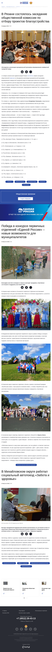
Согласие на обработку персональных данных (26, 640)
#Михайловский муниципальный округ (39, 563)
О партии (4, 610)
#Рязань (9, 181)
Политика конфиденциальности (26, 638)
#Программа (26, 184)
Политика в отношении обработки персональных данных (26, 639)
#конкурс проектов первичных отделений (26, 464)
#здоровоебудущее (26, 566)
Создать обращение (25, 198)
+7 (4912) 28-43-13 (26, 618)
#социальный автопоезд (9, 563)
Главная (3, 6)
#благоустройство (20, 181)
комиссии (12, 78)
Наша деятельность (10, 6)
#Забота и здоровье (23, 563)
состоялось (30, 75)
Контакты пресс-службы (24, 613)
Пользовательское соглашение (26, 637)
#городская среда (32, 181)
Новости (18, 6)
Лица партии (22, 610)
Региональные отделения (41, 610)
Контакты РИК (5, 613)
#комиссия (42, 181)
